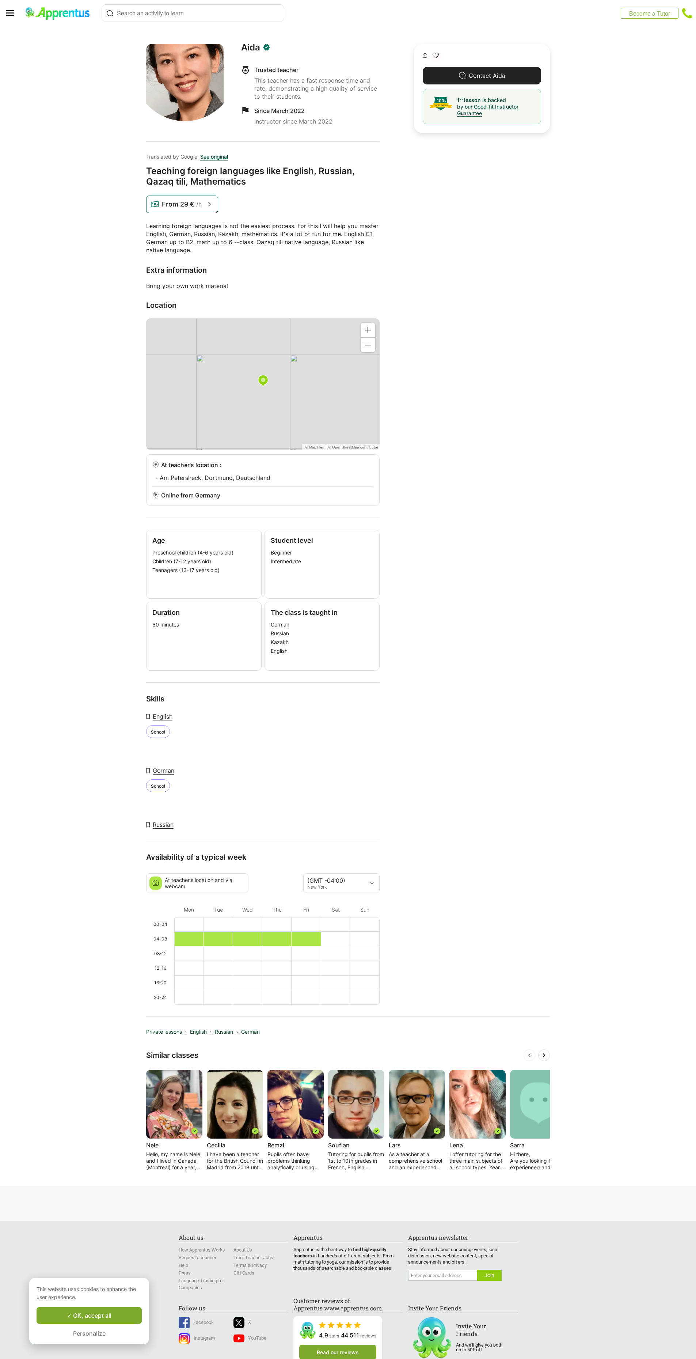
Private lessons (164, 1032)
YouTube (257, 1338)
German (163, 770)
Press (185, 1273)
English (162, 716)
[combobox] (193, 13)
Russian (163, 824)
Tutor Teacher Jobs (253, 1257)
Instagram (204, 1338)
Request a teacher (197, 1257)
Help (183, 1265)
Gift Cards (243, 1273)
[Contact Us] (687, 13)
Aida (250, 47)
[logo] (61, 13)
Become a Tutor (649, 13)
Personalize (89, 1333)
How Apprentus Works (202, 1250)
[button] (436, 55)
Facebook (203, 1322)
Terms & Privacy (250, 1265)
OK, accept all (91, 1315)
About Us (242, 1250)
